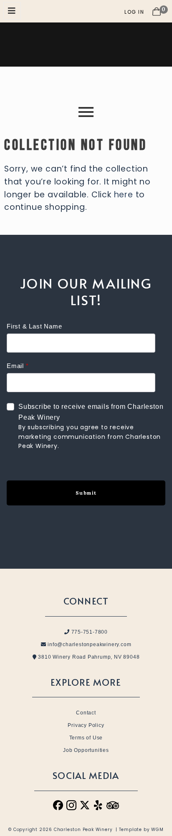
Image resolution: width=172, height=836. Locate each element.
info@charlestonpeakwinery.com (88, 644)
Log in (134, 11)
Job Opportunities (86, 750)
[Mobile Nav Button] (12, 11)
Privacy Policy (86, 725)
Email (15, 365)
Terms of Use (86, 738)
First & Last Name (34, 326)
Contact (86, 713)
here (123, 194)
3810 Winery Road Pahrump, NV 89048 (87, 657)
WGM (157, 829)
